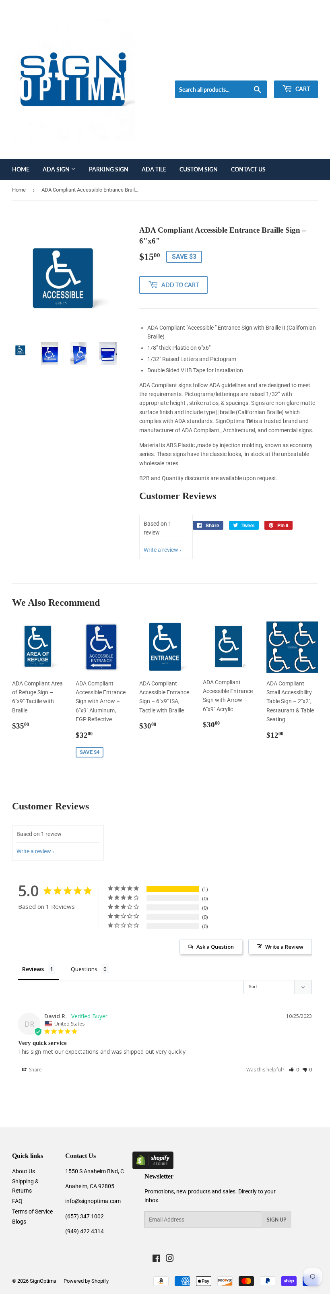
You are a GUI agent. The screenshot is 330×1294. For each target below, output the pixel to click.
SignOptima (43, 1281)
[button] (294, 1069)
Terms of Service (32, 1211)
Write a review (161, 550)
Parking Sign (108, 169)
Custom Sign (198, 169)
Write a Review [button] (284, 946)
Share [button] (35, 1069)
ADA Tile (154, 169)
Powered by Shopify (86, 1281)
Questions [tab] (84, 969)
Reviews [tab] (33, 969)
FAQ (17, 1201)
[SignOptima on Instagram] (170, 1259)
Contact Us (248, 169)
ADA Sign (57, 169)
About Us (23, 1171)
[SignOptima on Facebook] (156, 1259)
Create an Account (298, 70)
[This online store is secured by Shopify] (152, 1167)
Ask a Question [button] (215, 946)
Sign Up (276, 1220)
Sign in (260, 70)
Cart (302, 88)
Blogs (19, 1221)
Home (20, 169)
